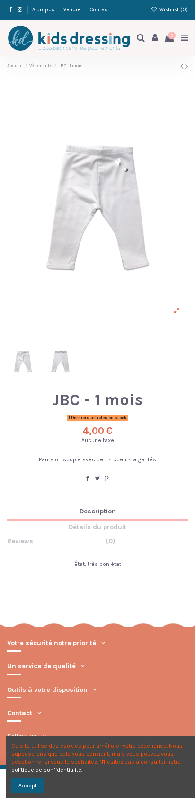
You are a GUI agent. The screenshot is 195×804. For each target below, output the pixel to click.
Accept (27, 785)
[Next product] (186, 66)
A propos (44, 10)
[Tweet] (97, 478)
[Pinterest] (107, 478)
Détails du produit (97, 527)
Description (98, 511)
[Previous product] (182, 66)
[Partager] (87, 478)
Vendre (72, 10)
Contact (99, 10)
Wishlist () (173, 10)
